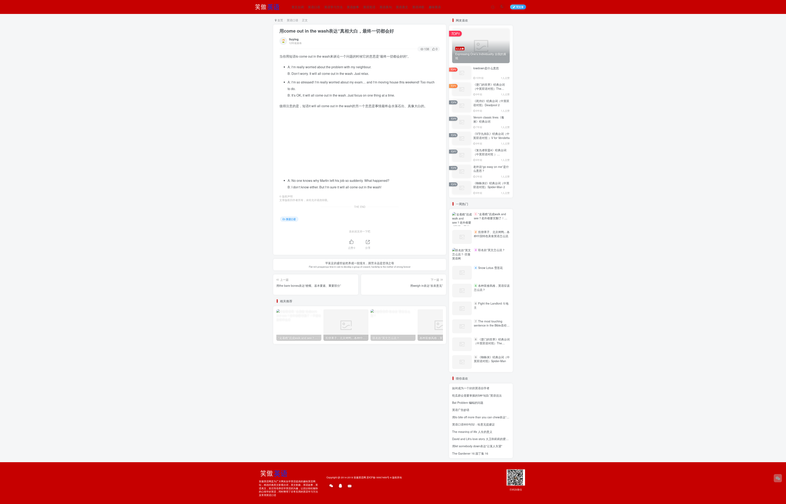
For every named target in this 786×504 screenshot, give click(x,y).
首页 (280, 20)
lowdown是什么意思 (486, 68)
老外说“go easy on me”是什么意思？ (491, 169)
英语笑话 (369, 7)
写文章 (520, 7)
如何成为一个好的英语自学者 (470, 388)
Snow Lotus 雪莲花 (490, 268)
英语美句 (385, 7)
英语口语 (314, 7)
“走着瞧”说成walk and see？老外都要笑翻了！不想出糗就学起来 (490, 218)
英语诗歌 (418, 7)
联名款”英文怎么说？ (491, 250)
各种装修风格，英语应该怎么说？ (492, 287)
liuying (294, 39)
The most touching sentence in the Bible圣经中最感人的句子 (491, 325)
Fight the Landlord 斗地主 (491, 305)
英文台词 (297, 7)
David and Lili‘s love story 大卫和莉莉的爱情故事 (483, 439)
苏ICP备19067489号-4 (379, 477)
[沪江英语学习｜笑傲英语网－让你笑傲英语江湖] (268, 6)
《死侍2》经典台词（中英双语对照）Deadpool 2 (491, 103)
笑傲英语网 (360, 477)
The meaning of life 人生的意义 (472, 432)
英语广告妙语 (460, 410)
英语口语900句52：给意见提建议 (473, 424)
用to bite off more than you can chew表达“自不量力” (485, 417)
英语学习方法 (333, 7)
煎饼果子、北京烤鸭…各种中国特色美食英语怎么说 (492, 234)
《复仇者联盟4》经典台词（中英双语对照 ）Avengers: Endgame (489, 154)
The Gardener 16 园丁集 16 (470, 453)
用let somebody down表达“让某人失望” (477, 446)
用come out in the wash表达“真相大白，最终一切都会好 (336, 30)
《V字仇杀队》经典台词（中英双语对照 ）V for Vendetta (491, 136)
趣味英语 (435, 7)
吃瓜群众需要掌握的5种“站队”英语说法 (477, 395)
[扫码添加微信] (778, 478)
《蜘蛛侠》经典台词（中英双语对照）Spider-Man (492, 359)
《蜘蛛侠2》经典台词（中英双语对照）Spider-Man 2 (491, 185)
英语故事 (353, 7)
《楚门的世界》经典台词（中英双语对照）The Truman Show (489, 88)
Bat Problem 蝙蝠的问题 (467, 402)
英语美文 (402, 7)
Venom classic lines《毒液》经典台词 (488, 119)
